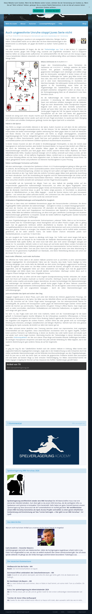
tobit (9, 575)
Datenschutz (71, 612)
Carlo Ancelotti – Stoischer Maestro (20, 548)
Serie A (46, 36)
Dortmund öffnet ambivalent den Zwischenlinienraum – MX (30, 573)
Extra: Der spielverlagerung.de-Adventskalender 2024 (28, 589)
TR (9, 36)
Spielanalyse (53, 36)
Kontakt (55, 612)
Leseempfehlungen (47, 24)
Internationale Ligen (37, 36)
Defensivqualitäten (20, 337)
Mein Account (11, 24)
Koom (9, 569)
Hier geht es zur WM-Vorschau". (67, 512)
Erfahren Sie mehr (52, 11)
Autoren (32, 24)
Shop (84, 24)
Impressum (82, 612)
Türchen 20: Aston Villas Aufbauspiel (21, 598)
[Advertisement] (46, 394)
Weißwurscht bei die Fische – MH (20, 566)
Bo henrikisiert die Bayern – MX (19, 581)
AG (8, 583)
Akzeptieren (38, 11)
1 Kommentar (64, 36)
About (22, 24)
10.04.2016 (16, 36)
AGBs (62, 612)
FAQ (60, 24)
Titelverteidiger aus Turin (53, 49)
